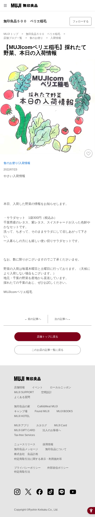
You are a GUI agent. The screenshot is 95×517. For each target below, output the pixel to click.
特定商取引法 (22, 471)
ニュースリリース (24, 444)
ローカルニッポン (60, 387)
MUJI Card (60, 425)
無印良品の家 (22, 406)
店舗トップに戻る (47, 336)
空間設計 (46, 392)
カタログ (41, 425)
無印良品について (55, 449)
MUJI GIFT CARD (24, 430)
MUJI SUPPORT (24, 392)
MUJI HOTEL (22, 416)
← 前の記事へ (33, 319)
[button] (5, 5)
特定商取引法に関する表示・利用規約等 (38, 458)
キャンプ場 (20, 411)
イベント (37, 387)
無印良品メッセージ (26, 449)
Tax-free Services (24, 435)
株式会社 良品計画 (26, 454)
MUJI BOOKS (65, 411)
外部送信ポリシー (57, 467)
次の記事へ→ (62, 319)
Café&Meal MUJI (47, 406)
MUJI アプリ (21, 425)
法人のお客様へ (51, 430)
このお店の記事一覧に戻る (47, 349)
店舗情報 (19, 387)
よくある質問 (22, 397)
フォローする (81, 21)
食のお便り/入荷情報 (17, 163)
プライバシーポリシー (27, 467)
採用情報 (48, 444)
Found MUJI (42, 411)
